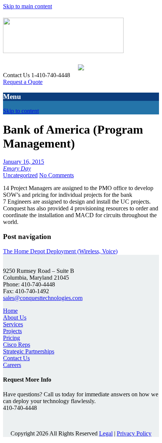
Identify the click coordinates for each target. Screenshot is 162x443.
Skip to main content (27, 6)
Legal (106, 433)
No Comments (56, 175)
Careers (12, 365)
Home (10, 311)
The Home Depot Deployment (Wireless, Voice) (60, 251)
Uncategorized (20, 175)
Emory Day (17, 168)
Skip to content (21, 111)
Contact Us (16, 358)
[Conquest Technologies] (63, 49)
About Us (14, 317)
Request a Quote (23, 82)
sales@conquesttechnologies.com (43, 298)
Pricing (11, 338)
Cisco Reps (16, 344)
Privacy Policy (134, 433)
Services (13, 324)
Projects (12, 331)
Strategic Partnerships (28, 351)
